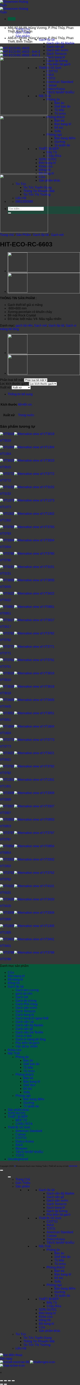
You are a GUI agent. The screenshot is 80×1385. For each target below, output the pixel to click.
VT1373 (5, 507)
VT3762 (5, 879)
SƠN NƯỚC (17, 1113)
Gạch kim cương (27, 990)
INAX (50, 74)
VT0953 (5, 826)
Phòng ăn (53, 99)
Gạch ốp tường (57, 60)
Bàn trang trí (62, 124)
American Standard (60, 82)
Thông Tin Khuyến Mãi (39, 1341)
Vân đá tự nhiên (27, 1046)
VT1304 (5, 453)
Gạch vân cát (25, 1021)
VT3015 (5, 467)
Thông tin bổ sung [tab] (20, 394)
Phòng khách (56, 117)
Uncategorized (18, 1159)
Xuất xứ (5, 387)
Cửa (11, 972)
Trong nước (26, 415)
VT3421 (5, 759)
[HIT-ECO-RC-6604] (17, 271)
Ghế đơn (29, 1085)
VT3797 (5, 839)
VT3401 (5, 946)
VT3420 (5, 906)
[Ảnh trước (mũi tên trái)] (1, 1384)
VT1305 (5, 932)
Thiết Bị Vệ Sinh (50, 67)
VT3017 (5, 626)
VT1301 (5, 786)
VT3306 (5, 919)
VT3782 (5, 640)
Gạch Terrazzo (57, 53)
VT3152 (5, 493)
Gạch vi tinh (24, 1035)
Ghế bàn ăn (62, 106)
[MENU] (9, 1177)
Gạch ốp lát (41, 234)
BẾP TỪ (21, 1120)
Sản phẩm (23, 36)
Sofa (57, 131)
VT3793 (5, 533)
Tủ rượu (60, 113)
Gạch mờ (57, 234)
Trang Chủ (23, 1179)
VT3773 (5, 746)
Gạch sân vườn (57, 50)
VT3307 (5, 813)
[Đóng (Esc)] (13, 1380)
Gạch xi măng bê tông (31, 1039)
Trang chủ (7, 234)
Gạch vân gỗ (55, 46)
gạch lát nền (24, 325)
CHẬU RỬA (24, 1123)
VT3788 (5, 959)
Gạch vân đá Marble (60, 43)
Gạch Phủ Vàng (26, 1004)
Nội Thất (14, 1053)
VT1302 (5, 520)
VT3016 (5, 680)
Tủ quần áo (62, 145)
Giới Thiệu (23, 1183)
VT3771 (5, 653)
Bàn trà (59, 120)
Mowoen (21, 1148)
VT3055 (5, 586)
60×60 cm (25, 404)
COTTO (52, 71)
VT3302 (5, 866)
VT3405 (5, 706)
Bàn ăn (59, 103)
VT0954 (5, 852)
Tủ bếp (59, 110)
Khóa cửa (14, 1050)
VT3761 (5, 666)
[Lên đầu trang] (1, 1170)
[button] (12, 19)
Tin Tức (21, 1334)
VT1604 (5, 733)
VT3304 (5, 547)
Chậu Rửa (54, 155)
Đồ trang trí (15, 979)
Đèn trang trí (16, 976)
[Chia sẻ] (9, 1380)
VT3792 (5, 773)
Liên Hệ (21, 1348)
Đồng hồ (14, 983)
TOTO (51, 78)
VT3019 (5, 440)
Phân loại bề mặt (11, 380)
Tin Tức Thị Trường (36, 1344)
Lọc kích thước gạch (14, 383)
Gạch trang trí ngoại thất (32, 1018)
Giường (59, 141)
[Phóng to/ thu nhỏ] (1, 1380)
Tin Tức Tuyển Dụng (37, 1337)
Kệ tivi (58, 127)
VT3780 (5, 560)
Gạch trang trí (56, 57)
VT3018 (5, 693)
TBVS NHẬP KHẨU (60, 92)
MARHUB (73, 1166)
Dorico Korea (56, 89)
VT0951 (5, 613)
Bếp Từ (52, 152)
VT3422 (5, 600)
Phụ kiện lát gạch (58, 64)
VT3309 (5, 799)
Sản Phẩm (23, 234)
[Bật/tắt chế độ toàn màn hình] (5, 1380)
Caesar (52, 85)
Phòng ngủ (54, 134)
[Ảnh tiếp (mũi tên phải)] (5, 1384)
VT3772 (5, 480)
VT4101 (5, 892)
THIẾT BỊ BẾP (49, 148)
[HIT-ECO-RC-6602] (17, 291)
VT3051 (5, 719)
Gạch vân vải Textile (29, 1032)
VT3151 (5, 573)
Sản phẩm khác (49, 180)
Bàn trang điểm (64, 138)
